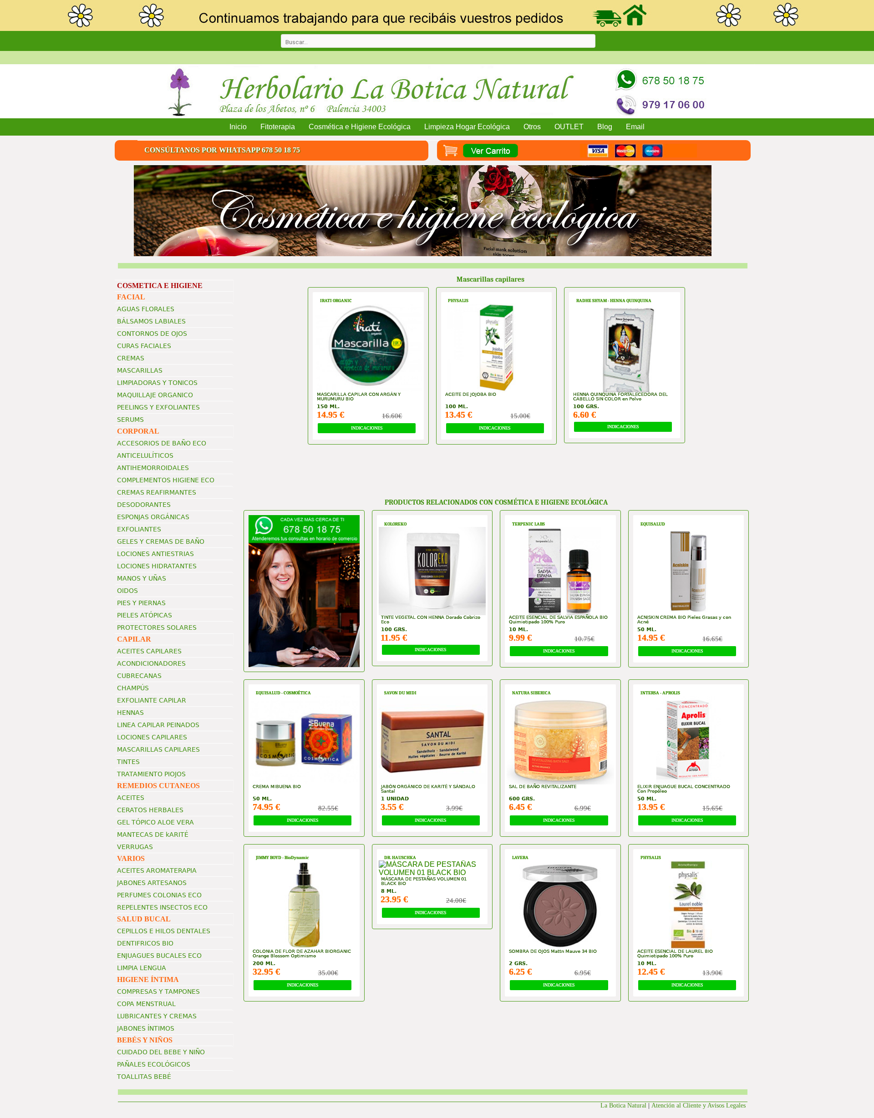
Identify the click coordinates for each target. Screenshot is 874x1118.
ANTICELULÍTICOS (145, 455)
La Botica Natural (623, 1105)
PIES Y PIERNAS (141, 603)
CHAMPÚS (133, 688)
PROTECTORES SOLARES (157, 627)
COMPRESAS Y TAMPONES (158, 991)
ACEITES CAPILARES (149, 651)
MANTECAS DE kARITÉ (152, 834)
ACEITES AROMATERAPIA (157, 870)
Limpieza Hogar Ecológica (467, 127)
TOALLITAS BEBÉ (144, 1076)
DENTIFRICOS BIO (145, 943)
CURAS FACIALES (144, 345)
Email (635, 127)
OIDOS (127, 590)
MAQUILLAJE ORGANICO (155, 395)
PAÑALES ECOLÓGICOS (153, 1064)
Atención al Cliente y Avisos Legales (699, 1105)
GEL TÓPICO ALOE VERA (155, 822)
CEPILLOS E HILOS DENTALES (163, 931)
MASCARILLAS (140, 370)
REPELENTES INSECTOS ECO (162, 907)
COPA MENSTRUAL (146, 1003)
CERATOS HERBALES (150, 810)
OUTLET (569, 127)
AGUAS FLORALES (145, 309)
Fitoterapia (277, 127)
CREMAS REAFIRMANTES (156, 492)
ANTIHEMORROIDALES (153, 467)
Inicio (238, 127)
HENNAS (130, 712)
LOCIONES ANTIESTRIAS (155, 553)
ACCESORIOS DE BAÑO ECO (161, 443)
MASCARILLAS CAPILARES (158, 749)
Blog (604, 127)
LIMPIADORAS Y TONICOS (157, 382)
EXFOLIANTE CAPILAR (151, 700)
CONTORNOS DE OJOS (152, 333)
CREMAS (130, 358)
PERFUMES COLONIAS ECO (159, 895)
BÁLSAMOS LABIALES (151, 321)
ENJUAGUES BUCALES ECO (159, 955)
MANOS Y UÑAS (141, 578)
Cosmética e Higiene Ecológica (360, 127)
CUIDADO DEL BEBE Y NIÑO (161, 1052)
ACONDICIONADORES (151, 663)
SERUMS (130, 419)
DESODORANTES (144, 504)
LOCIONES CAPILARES (152, 737)
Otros (532, 127)
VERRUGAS (135, 846)
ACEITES (130, 797)
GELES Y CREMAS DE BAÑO (160, 541)
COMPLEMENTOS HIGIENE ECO (165, 480)
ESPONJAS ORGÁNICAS (153, 517)
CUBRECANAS (139, 675)
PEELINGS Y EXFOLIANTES (158, 407)
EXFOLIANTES (139, 529)
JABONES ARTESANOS (152, 882)
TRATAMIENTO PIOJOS (151, 774)
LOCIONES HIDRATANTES (157, 566)
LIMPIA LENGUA (141, 967)
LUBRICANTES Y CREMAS (157, 1016)
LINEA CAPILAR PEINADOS (158, 724)
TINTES (128, 761)
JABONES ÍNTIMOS (145, 1028)
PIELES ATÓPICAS (144, 615)
